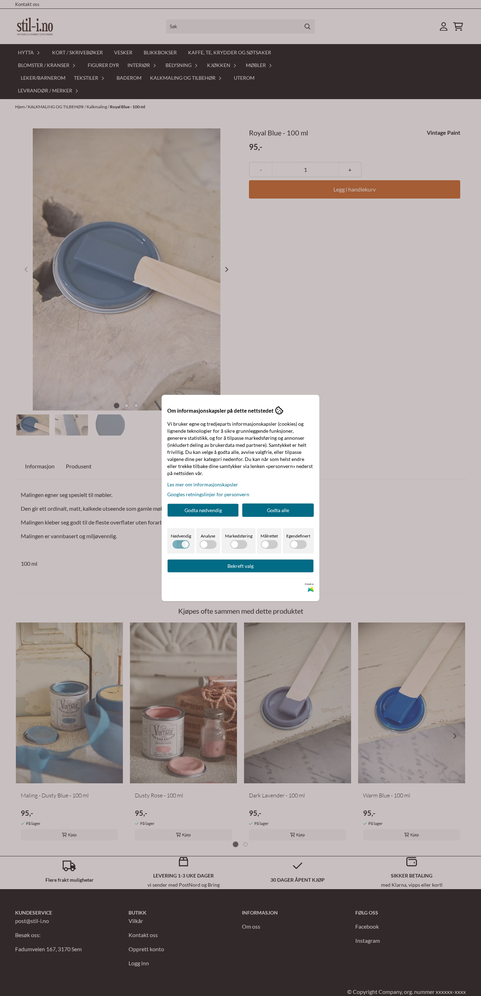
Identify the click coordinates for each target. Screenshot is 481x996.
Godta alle (278, 510)
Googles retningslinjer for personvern (208, 494)
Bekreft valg (240, 566)
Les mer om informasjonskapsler (202, 484)
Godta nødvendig (203, 510)
